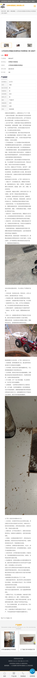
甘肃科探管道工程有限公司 (15, 663)
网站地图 (30, 665)
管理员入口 (25, 665)
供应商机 (13, 11)
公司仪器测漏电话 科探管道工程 (9, 649)
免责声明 (19, 665)
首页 (8, 11)
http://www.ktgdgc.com (6, 618)
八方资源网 (13, 665)
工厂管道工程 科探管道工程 (27, 649)
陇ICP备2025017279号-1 (23, 661)
